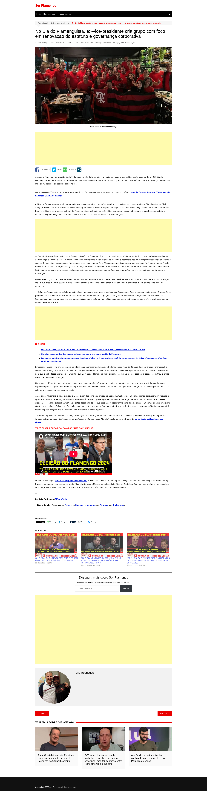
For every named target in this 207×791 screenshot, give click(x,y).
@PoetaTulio (61, 499)
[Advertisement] (103, 148)
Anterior (43, 713)
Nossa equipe (65, 14)
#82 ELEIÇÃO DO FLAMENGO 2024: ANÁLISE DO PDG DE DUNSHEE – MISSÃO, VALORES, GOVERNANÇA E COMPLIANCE (148, 560)
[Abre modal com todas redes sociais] (79, 169)
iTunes (159, 192)
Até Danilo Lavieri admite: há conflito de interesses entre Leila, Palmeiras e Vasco (148, 758)
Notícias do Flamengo (111, 43)
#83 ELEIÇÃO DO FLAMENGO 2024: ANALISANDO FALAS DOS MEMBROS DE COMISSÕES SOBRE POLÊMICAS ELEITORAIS (101, 560)
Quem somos (49, 14)
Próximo (163, 713)
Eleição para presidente (84, 43)
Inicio (38, 14)
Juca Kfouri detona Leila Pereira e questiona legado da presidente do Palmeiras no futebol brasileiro (56, 758)
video (135, 43)
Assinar (126, 588)
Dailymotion (118, 505)
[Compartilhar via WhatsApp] (69, 169)
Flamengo (98, 43)
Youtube (104, 505)
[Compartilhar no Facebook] (42, 169)
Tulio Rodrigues (43, 43)
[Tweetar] (57, 169)
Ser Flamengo (45, 6)
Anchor (58, 196)
